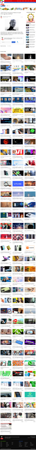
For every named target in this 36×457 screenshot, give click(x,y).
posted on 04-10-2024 (15, 272)
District (1, 444)
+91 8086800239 (33, 437)
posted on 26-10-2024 (3, 229)
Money (1, 443)
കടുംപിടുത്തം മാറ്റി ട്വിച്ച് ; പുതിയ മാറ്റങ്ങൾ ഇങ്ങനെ (30, 347)
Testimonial (26, 443)
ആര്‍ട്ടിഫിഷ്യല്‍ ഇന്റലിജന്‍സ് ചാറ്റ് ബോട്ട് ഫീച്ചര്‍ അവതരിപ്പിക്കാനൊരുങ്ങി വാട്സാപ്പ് (30, 389)
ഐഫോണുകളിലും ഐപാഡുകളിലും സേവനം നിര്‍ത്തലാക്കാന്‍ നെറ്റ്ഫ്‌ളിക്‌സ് (18, 315)
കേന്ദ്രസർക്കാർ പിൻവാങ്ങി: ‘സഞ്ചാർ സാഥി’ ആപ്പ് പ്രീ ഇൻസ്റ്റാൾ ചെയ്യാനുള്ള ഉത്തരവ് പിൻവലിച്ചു (18, 73)
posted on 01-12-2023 (15, 366)
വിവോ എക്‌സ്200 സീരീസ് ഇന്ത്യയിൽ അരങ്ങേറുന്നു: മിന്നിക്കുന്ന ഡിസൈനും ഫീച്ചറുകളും (18, 188)
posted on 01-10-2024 (27, 282)
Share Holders (20, 445)
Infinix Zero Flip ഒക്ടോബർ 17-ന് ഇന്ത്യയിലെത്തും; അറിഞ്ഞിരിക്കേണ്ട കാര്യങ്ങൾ (6, 263)
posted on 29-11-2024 (27, 186)
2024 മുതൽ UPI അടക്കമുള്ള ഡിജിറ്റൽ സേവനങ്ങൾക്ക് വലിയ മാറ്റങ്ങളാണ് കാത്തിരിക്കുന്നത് (6, 326)
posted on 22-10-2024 (27, 229)
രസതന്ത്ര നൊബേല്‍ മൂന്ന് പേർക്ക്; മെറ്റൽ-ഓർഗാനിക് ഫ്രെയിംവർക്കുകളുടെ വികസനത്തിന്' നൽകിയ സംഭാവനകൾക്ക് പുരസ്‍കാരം (6, 104)
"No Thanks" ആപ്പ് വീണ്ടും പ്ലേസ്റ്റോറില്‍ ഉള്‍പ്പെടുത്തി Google (30, 357)
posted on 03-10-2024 (27, 272)
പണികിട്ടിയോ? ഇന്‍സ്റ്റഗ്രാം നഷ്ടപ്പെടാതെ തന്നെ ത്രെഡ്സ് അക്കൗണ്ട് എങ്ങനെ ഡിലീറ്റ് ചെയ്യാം (6, 409)
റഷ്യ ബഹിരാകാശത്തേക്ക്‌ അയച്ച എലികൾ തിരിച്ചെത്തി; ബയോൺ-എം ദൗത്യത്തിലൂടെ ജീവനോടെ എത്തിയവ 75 (18, 125)
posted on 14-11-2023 (3, 408)
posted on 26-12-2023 (27, 324)
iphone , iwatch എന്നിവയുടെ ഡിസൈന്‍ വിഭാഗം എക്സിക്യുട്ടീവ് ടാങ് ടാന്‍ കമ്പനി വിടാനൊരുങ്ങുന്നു (18, 357)
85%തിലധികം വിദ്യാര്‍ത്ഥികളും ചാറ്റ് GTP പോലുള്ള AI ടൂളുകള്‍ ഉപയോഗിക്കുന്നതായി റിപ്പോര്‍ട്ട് (18, 231)
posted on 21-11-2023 (3, 387)
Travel (12, 443)
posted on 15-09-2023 (3, 418)
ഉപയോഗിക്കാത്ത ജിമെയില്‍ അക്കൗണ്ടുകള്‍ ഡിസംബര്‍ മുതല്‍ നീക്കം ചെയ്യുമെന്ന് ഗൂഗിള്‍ (18, 409)
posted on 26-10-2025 (27, 92)
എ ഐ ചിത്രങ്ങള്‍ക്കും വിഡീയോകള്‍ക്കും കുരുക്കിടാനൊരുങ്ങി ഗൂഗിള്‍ (5, 315)
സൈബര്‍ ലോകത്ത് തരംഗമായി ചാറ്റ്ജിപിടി (5, 368)
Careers (7, 443)
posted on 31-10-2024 (3, 218)
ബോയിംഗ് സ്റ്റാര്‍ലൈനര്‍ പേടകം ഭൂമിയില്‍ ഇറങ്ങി (30, 315)
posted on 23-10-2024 (15, 229)
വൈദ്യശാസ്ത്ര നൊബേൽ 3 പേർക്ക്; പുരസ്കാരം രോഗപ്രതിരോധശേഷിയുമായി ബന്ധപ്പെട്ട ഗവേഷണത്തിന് (30, 104)
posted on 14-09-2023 (15, 418)
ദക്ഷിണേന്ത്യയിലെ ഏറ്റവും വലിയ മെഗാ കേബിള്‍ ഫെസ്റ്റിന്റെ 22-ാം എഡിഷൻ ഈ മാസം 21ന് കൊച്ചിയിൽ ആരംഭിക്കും (6, 199)
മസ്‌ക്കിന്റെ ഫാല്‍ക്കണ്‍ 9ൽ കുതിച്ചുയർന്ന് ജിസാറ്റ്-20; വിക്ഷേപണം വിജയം (18, 198)
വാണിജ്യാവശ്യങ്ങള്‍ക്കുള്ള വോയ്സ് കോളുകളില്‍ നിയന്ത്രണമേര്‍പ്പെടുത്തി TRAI (30, 409)
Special (7, 446)
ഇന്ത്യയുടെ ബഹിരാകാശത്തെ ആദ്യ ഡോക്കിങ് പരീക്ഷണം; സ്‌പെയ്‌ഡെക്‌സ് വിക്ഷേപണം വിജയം (30, 146)
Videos (12, 442)
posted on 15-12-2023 (27, 345)
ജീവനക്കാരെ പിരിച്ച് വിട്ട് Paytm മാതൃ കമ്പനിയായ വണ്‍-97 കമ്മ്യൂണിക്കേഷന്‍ (30, 336)
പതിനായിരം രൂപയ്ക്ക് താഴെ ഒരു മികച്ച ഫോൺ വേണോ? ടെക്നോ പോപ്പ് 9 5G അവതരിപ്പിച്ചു (18, 305)
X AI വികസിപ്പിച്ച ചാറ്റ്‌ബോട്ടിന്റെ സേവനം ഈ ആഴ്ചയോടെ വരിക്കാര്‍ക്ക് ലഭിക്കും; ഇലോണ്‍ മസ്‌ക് (6, 357)
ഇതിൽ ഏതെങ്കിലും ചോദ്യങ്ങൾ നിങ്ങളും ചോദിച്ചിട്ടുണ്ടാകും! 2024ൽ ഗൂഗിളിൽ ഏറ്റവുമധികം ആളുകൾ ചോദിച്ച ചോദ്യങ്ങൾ (6, 188)
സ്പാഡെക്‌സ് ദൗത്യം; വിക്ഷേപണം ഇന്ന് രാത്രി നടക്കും (6, 157)
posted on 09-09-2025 (15, 134)
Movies (1, 445)
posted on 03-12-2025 (15, 71)
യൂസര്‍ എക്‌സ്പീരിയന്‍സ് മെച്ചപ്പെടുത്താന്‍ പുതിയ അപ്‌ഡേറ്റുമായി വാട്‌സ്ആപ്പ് (5, 378)
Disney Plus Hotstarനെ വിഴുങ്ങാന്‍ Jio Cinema (18, 326)
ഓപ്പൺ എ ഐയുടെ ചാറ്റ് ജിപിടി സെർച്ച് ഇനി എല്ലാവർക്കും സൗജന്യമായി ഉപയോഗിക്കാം (18, 167)
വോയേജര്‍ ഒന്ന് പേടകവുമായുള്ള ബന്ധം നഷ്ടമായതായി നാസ (18, 209)
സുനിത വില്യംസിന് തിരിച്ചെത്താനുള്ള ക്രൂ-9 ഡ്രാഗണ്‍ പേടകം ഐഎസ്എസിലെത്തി (5, 284)
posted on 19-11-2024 (3, 197)
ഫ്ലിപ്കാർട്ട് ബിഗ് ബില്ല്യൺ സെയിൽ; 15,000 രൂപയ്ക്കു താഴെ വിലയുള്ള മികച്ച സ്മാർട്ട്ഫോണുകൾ (18, 294)
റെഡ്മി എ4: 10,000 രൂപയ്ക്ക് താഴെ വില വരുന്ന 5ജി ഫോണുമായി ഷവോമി (6, 241)
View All (10, 63)
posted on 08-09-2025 (27, 134)
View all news (33, 51)
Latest (1, 442)
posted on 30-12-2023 (3, 324)
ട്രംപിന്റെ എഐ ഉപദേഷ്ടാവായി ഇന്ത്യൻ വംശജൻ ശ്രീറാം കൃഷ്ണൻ (30, 157)
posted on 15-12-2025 (3, 71)
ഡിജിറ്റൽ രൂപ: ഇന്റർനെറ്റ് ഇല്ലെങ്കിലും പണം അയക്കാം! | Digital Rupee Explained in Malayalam (29, 94)
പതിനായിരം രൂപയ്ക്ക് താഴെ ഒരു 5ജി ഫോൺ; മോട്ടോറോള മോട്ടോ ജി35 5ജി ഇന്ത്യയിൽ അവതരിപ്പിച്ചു (6, 177)
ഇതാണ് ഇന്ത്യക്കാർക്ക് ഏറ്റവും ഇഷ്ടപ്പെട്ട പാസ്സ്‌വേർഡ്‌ (18, 399)
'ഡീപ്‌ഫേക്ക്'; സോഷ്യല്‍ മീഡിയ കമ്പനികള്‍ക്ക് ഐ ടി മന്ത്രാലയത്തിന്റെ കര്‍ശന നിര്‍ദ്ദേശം (6, 336)
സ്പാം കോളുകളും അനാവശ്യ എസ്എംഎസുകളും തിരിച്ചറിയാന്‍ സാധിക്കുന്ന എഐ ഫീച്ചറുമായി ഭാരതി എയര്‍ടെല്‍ (18, 242)
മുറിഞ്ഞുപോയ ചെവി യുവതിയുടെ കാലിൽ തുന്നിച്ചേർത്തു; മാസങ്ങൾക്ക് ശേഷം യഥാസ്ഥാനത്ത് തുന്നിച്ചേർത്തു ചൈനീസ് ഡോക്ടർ (6, 62)
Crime (12, 444)
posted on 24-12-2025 (15, 59)
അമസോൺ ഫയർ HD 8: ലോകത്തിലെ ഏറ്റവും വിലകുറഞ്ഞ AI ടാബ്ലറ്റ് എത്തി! (18, 273)
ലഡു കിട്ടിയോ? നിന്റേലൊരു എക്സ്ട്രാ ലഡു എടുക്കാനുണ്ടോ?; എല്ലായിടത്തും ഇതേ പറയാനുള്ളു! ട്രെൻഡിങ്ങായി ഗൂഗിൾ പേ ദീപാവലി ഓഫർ (6, 220)
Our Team (20, 444)
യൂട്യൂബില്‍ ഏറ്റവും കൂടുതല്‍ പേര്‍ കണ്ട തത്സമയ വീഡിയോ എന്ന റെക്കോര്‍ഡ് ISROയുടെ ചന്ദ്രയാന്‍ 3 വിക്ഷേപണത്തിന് (6, 420)
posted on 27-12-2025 (3, 60)
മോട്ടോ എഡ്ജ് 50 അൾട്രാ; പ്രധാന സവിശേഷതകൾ (29, 294)
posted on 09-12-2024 (15, 176)
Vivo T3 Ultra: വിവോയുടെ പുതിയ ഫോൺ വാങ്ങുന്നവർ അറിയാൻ (17, 253)
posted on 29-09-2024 (27, 292)
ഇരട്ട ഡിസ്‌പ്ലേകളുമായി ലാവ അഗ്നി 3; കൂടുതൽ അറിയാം (6, 273)
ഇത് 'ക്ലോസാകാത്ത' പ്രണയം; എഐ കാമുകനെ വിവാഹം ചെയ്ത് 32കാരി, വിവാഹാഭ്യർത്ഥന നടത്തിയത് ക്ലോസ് (18, 83)
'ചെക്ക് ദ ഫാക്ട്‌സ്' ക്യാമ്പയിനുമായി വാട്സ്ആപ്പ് (29, 368)
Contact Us (20, 443)
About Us (20, 442)
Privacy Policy (31, 444)
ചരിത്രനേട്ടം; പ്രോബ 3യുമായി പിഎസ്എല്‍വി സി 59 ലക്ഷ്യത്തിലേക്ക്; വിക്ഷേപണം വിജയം (30, 178)
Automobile (7, 444)
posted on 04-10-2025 (3, 113)
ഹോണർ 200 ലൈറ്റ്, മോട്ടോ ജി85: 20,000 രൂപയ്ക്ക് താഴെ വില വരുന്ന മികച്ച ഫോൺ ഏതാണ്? (6, 252)
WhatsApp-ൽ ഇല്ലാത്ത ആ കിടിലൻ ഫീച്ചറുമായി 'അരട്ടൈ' (18, 115)
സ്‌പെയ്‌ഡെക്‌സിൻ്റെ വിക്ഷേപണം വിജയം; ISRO (18, 146)
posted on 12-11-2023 (15, 408)
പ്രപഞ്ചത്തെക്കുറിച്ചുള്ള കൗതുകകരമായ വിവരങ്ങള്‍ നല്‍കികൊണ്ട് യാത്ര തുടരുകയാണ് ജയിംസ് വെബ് (6, 347)
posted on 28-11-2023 (27, 366)
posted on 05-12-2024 (27, 176)
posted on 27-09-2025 (27, 113)
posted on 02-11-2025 (3, 92)
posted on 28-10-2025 (15, 92)
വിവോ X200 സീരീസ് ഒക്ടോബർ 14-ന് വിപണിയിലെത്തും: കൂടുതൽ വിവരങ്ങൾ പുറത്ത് (6, 294)
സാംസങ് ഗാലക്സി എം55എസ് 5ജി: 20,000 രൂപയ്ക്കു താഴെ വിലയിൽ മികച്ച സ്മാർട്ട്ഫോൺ (30, 305)
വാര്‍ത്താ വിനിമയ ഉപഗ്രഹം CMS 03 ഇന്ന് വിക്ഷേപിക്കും (6, 94)
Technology (7, 445)
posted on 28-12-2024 (15, 155)
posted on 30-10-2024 (15, 218)
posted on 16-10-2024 (3, 239)
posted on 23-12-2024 (27, 155)
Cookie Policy (31, 445)
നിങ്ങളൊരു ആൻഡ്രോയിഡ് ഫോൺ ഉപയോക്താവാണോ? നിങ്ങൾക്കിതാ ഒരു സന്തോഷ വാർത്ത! (18, 263)
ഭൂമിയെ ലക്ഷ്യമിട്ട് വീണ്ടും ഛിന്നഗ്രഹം (29, 230)
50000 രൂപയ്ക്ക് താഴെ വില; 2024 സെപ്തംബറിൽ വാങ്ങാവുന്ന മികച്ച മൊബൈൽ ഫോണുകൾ (6, 305)
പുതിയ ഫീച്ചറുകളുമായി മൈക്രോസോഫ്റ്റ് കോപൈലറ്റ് (18, 284)
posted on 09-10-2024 (15, 251)
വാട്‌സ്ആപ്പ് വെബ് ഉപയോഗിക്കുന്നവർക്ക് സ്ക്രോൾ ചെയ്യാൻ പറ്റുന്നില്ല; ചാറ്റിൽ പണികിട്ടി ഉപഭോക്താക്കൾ (18, 136)
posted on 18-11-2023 (27, 387)
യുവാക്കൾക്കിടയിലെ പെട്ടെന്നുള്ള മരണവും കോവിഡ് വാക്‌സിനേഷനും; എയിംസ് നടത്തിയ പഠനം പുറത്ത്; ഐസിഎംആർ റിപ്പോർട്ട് (6, 73)
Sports (1, 446)
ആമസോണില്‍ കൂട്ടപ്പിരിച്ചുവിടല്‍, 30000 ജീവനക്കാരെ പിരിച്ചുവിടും (18, 94)
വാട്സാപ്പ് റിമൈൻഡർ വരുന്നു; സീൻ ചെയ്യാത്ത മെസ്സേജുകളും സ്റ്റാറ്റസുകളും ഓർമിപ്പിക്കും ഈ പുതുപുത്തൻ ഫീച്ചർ (18, 178)
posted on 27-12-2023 (15, 324)
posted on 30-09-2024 (15, 292)
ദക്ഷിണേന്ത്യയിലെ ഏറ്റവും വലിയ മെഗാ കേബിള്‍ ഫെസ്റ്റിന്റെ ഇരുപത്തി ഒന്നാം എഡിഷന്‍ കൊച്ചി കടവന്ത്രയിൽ (6, 389)
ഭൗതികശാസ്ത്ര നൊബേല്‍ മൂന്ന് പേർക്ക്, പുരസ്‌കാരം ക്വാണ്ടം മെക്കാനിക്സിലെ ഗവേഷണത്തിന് (18, 104)
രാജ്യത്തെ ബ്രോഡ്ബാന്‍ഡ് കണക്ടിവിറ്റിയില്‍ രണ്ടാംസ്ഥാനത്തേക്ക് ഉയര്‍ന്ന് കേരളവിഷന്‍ (6, 431)
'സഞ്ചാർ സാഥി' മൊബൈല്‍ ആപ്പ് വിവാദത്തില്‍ (29, 72)
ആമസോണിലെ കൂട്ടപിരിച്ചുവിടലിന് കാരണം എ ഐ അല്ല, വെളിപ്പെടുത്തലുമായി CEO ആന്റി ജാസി (30, 83)
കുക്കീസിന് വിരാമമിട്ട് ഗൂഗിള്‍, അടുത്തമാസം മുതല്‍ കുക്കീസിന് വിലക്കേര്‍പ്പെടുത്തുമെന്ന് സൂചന (18, 347)
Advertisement (26, 442)
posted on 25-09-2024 (3, 303)
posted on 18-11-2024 (27, 197)
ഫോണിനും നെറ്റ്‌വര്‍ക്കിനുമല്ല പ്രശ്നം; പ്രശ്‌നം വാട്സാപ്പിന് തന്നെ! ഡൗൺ (30, 136)
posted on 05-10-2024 (3, 272)
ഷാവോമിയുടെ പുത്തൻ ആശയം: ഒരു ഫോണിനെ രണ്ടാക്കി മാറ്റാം (29, 252)
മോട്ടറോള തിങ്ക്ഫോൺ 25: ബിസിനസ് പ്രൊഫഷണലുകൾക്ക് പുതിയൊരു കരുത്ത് (29, 283)
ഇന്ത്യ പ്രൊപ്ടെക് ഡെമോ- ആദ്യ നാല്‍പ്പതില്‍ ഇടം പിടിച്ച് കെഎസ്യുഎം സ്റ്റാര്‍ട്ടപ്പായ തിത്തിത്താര (6, 231)
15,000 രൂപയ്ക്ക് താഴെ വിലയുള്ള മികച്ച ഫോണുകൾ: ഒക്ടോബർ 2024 (30, 241)
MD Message (20, 446)
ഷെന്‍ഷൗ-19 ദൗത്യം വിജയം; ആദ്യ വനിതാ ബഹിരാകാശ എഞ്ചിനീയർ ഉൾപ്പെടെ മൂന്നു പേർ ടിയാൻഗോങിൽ (18, 220)
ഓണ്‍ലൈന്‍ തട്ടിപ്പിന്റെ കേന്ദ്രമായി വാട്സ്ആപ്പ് (17, 336)
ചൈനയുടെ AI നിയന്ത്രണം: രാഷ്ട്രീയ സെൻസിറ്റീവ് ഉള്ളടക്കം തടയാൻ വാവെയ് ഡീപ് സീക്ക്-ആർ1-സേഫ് (6, 125)
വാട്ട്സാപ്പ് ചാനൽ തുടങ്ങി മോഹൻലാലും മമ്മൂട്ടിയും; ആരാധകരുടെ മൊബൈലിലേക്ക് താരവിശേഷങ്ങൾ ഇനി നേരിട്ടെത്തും (18, 420)
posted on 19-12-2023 (15, 345)
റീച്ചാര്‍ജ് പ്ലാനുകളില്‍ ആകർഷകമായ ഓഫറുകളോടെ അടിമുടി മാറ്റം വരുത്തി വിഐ (17, 157)
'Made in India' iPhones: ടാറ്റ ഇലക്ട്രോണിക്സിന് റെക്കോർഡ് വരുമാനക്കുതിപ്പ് (30, 115)
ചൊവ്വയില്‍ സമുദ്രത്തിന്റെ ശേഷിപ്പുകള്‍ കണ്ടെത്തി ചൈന (6, 209)
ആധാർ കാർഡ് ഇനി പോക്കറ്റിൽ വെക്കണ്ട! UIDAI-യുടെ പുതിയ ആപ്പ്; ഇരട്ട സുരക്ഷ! (6, 83)
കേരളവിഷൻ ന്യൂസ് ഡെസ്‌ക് (7, 16)
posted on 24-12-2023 (3, 345)
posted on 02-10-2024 (15, 282)
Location (26, 444)
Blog (30, 442)
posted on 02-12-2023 (3, 366)
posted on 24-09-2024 (15, 303)
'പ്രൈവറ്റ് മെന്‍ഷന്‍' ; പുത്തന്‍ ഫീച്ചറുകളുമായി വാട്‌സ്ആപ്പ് (30, 263)
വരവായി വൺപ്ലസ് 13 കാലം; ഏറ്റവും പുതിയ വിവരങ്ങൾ (30, 219)
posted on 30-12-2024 (3, 155)
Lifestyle (7, 442)
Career (25, 445)
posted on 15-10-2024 (27, 239)
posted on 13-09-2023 (27, 418)
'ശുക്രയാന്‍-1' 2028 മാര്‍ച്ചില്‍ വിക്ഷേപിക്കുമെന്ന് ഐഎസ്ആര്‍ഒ (30, 273)
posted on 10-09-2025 (3, 134)
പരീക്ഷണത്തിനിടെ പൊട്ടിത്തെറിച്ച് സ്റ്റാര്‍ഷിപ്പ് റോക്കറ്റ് (5, 399)
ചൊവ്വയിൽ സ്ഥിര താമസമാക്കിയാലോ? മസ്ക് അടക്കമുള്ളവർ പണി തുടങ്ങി (30, 188)
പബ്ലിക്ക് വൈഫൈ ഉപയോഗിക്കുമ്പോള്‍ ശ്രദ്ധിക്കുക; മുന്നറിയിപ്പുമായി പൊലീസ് (18, 368)
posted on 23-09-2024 (27, 303)
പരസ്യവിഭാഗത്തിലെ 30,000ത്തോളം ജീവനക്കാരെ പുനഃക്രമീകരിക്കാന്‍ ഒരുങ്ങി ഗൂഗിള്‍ (30, 326)
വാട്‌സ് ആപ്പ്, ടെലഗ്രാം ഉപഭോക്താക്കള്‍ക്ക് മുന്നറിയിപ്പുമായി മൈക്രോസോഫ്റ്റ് (29, 378)
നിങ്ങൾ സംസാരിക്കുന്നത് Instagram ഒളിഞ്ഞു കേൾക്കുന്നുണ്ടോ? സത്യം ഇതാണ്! (5, 115)
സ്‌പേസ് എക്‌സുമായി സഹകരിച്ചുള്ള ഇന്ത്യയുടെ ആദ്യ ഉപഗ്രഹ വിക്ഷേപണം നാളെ (29, 199)
